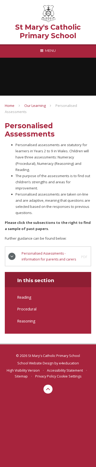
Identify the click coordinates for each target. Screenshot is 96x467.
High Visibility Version (23, 370)
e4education (69, 363)
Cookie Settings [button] (69, 376)
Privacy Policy (45, 376)
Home (9, 105)
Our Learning (35, 105)
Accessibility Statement (65, 370)
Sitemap (21, 376)
